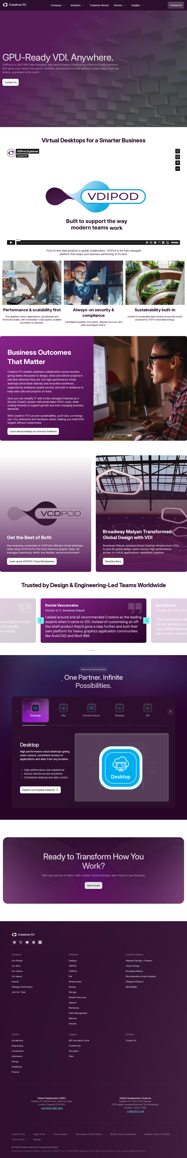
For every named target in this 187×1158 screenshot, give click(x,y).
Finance (15, 1072)
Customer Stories (99, 5)
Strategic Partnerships (22, 987)
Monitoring (74, 1008)
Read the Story (113, 561)
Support (72, 1002)
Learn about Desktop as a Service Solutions (33, 431)
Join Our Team (19, 992)
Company (56, 5)
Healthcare (17, 1066)
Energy (15, 1061)
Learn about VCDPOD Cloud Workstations (31, 561)
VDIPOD (73, 966)
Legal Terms (39, 1134)
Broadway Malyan (134, 971)
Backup (72, 987)
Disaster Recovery (77, 997)
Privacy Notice (61, 1134)
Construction (18, 1051)
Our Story (16, 966)
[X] (20, 942)
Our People (17, 960)
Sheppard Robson (134, 981)
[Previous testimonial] (40, 620)
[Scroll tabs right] (170, 712)
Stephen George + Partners (139, 960)
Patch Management (78, 1013)
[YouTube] (27, 942)
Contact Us (176, 5)
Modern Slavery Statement (123, 1134)
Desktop (73, 960)
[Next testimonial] (146, 620)
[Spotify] (33, 942)
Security (73, 1023)
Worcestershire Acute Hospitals (141, 976)
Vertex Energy (133, 966)
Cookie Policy (18, 1134)
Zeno (71, 1056)
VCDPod (73, 971)
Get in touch (93, 885)
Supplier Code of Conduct (157, 1134)
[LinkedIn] (14, 942)
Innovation (74, 1051)
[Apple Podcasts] (40, 942)
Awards (15, 981)
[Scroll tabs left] (16, 712)
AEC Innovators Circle (79, 1040)
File (70, 976)
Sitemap (37, 1139)
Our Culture (17, 971)
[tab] (35, 710)
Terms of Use (18, 1139)
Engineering (17, 1045)
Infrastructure (75, 981)
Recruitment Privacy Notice (89, 1134)
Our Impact (17, 976)
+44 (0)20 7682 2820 (52, 1108)
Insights (135, 5)
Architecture (17, 1040)
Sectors (118, 5)
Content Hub (75, 1045)
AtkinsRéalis (131, 987)
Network (73, 1018)
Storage (72, 992)
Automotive (17, 1056)
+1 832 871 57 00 (135, 1111)
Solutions (75, 5)
